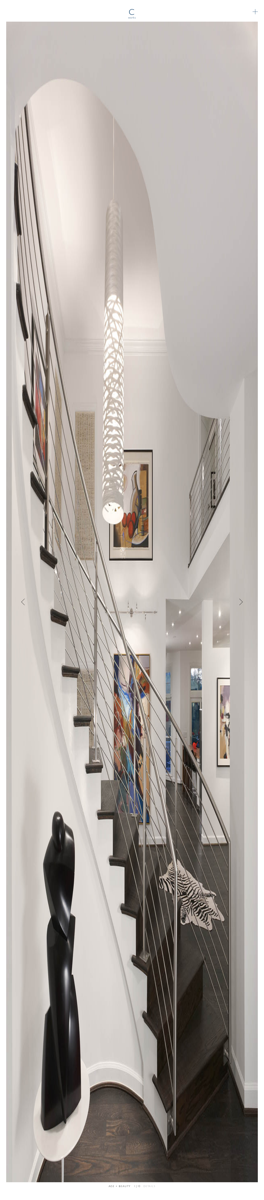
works (132, 17)
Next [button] (190, 602)
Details (149, 1186)
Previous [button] (73, 602)
